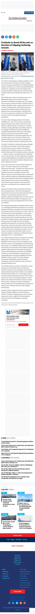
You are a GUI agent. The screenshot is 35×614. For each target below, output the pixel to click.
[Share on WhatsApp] (17, 36)
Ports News (23, 576)
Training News (24, 580)
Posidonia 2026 (11, 85)
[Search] (4, 12)
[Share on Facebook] (2, 36)
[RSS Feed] (20, 603)
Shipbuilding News (25, 571)
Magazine (5, 576)
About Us (17, 555)
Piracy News (23, 569)
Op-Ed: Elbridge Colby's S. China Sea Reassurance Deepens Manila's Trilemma (16, 473)
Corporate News (24, 587)
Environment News (25, 585)
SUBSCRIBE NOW (29, 12)
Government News (25, 583)
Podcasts (5, 574)
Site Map (17, 564)
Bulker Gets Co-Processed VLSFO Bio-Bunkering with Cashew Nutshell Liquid (25, 506)
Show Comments (17, 546)
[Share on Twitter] (6, 36)
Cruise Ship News (24, 574)
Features (5, 571)
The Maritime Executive (27, 76)
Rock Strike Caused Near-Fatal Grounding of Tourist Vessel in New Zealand (9, 525)
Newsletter (19, 539)
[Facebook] (9, 603)
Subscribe (17, 591)
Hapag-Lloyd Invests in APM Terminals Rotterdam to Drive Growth (9, 503)
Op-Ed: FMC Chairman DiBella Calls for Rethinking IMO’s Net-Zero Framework (16, 465)
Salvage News (24, 578)
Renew (25, 539)
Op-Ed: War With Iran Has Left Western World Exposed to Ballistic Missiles (15, 469)
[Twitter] (17, 603)
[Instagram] (24, 603)
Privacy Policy (17, 562)
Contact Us (17, 560)
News (4, 569)
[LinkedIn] (13, 603)
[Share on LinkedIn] (10, 36)
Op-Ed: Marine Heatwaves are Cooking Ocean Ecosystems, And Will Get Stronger (15, 477)
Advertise (17, 557)
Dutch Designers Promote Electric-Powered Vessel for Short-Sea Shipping (25, 525)
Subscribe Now (23, 324)
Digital (12, 539)
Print (8, 539)
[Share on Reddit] (13, 36)
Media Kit (29, 20)
